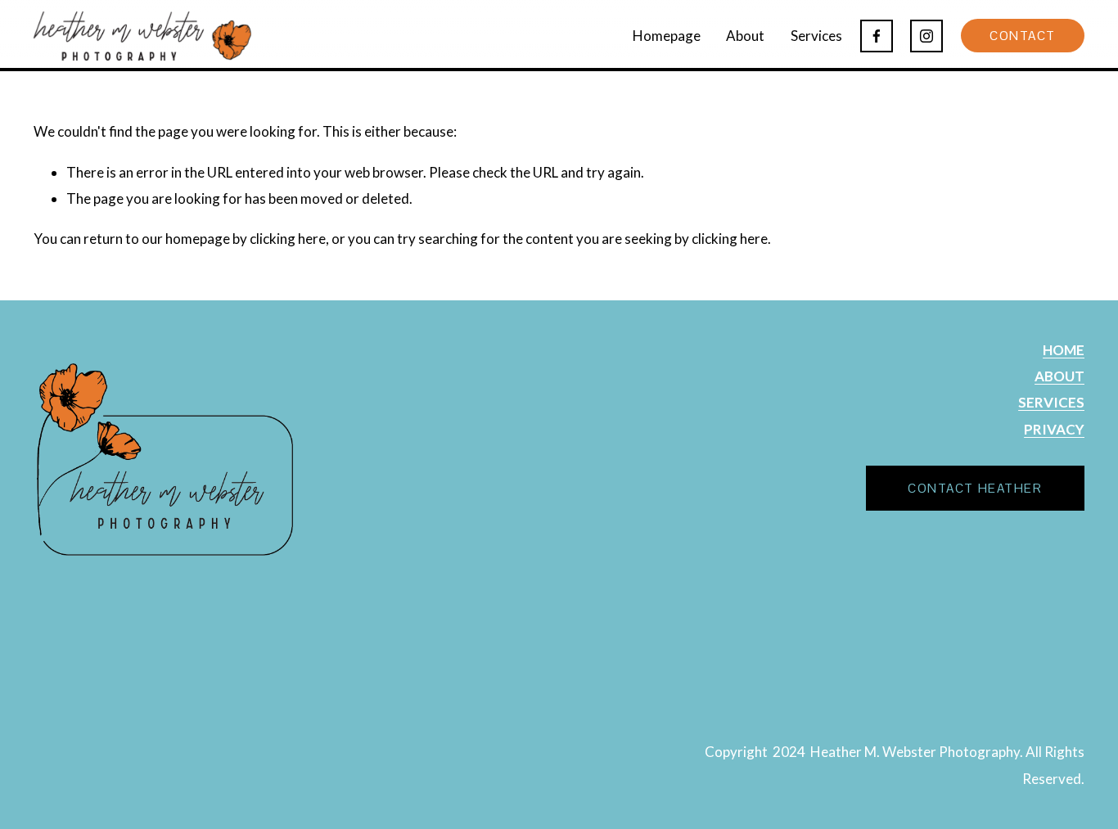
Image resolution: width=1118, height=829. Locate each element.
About (745, 35)
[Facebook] (876, 36)
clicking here (288, 238)
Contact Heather (975, 488)
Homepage (667, 35)
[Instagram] (926, 36)
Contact (1023, 35)
